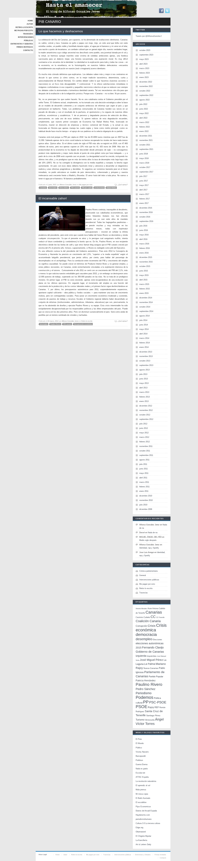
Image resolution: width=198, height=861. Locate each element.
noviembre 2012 (146, 410)
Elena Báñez (63, 188)
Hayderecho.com (143, 815)
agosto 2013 (144, 370)
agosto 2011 (144, 460)
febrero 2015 (144, 289)
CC (153, 617)
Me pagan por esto (23, 31)
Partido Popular (156, 676)
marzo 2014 (144, 338)
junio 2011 (143, 469)
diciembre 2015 (145, 257)
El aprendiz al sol (143, 785)
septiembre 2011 (146, 455)
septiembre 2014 (146, 311)
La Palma (149, 663)
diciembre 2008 (145, 509)
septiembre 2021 (146, 149)
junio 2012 (143, 428)
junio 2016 (143, 230)
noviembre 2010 (146, 500)
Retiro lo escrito (24, 27)
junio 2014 (143, 325)
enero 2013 (144, 401)
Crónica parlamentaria (148, 571)
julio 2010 (143, 505)
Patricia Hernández (146, 680)
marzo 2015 (144, 284)
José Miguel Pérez (151, 659)
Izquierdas (151, 656)
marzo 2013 (144, 392)
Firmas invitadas (25, 47)
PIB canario (75, 188)
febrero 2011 (144, 487)
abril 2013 (143, 388)
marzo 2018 (144, 163)
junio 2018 (143, 154)
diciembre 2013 (145, 352)
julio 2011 (143, 464)
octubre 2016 (144, 217)
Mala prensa (141, 790)
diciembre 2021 (145, 136)
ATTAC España (142, 777)
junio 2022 (143, 109)
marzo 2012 (144, 437)
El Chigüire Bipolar (143, 836)
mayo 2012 (144, 433)
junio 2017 (143, 181)
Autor (30, 24)
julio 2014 (143, 320)
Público (139, 748)
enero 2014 (144, 347)
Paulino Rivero (55, 324)
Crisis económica (151, 627)
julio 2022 (143, 104)
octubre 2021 (144, 145)
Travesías (28, 34)
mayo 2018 (144, 158)
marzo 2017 (144, 194)
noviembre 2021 (146, 140)
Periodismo (143, 693)
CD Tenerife (160, 617)
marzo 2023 (144, 68)
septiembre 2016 (146, 221)
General (142, 575)
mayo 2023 (144, 59)
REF (157, 707)
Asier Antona (153, 608)
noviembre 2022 (146, 86)
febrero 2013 (144, 397)
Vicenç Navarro (142, 752)
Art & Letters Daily (143, 844)
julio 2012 (143, 424)
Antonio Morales (141, 608)
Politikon (139, 760)
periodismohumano (143, 819)
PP (146, 702)
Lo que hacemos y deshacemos (61, 31)
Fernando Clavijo (153, 647)
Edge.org (139, 827)
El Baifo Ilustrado (143, 798)
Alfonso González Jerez (68, 184)
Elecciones (157, 639)
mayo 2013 (144, 383)
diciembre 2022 (145, 82)
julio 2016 (143, 226)
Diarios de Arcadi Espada (146, 811)
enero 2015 (144, 293)
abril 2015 (143, 280)
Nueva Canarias (150, 668)
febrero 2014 (144, 343)
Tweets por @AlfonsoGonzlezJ (149, 36)
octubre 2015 (144, 266)
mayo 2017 (144, 185)
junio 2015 (143, 271)
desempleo (53, 188)
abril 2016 (143, 239)
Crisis (152, 625)
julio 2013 (143, 374)
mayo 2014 (144, 329)
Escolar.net (140, 773)
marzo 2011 (144, 482)
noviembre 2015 (146, 262)
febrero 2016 (144, 248)
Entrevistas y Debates (22, 44)
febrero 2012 (144, 442)
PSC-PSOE (157, 702)
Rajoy (151, 707)
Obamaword (141, 832)
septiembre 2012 (146, 419)
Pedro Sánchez (145, 689)
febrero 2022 (144, 127)
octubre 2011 (144, 451)
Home (30, 21)
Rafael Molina (111, 188)
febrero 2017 (144, 199)
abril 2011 (143, 478)
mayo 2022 (144, 113)
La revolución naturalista (146, 781)
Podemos (144, 697)
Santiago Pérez (153, 715)
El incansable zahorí (53, 198)
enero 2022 (144, 131)
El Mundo (140, 743)
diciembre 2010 (145, 496)
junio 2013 (143, 379)
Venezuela (150, 720)
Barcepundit (141, 756)
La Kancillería (141, 840)
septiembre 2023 (146, 55)
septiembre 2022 (146, 95)
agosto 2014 (144, 316)
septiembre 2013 (146, 365)
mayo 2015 (144, 275)
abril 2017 (143, 190)
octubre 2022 (144, 91)
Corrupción (141, 626)
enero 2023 (144, 77)
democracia (146, 634)
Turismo (140, 719)
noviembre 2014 (146, 302)
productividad (99, 188)
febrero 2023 (144, 73)
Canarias (43, 188)
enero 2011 (143, 491)
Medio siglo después (148, 540)
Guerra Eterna (141, 764)
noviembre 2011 (145, 446)
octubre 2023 (144, 50)
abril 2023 (143, 64)
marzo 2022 (144, 122)
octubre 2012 (144, 415)
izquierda (141, 655)
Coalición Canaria (148, 621)
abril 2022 (143, 118)
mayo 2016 (144, 235)
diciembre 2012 (145, 406)
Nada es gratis (142, 769)
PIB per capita (87, 188)
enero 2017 (144, 203)
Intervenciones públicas (149, 580)
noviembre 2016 (146, 212)
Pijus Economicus (143, 806)
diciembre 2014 (145, 298)
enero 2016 (144, 253)
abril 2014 (143, 334)
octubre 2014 (144, 307)
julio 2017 (143, 176)
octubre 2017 (144, 167)
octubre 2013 (144, 361)
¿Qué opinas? (123, 184)
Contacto (28, 50)
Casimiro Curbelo (143, 617)
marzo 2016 (144, 244)
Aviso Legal (43, 854)
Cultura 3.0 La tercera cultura (148, 823)
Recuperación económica (83, 324)
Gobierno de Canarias (150, 651)
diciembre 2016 (145, 208)
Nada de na (152, 532)
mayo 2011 (143, 473)
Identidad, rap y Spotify (149, 548)
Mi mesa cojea (142, 794)
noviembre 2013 (146, 356)
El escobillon (141, 802)
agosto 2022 (144, 100)
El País (139, 739)
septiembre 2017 (146, 172)
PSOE (141, 706)
